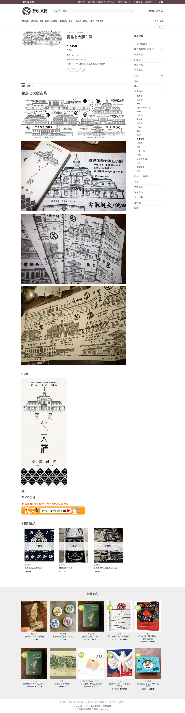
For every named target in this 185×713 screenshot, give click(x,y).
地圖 (47, 21)
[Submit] (131, 11)
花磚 (139, 162)
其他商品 (138, 197)
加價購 (137, 202)
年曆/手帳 (141, 151)
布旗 (139, 135)
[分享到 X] (74, 70)
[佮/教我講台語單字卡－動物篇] (148, 663)
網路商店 (101, 2)
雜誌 (136, 85)
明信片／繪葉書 (141, 176)
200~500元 (75, 63)
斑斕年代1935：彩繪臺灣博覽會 (119, 685)
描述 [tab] (23, 86)
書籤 (139, 147)
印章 (139, 103)
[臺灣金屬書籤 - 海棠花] (34, 616)
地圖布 (139, 143)
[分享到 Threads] (79, 70)
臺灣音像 (138, 54)
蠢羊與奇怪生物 (143, 107)
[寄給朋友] (84, 70)
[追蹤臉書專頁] (157, 2)
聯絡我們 (148, 2)
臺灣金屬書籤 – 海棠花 (34, 636)
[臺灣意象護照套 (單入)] (91, 616)
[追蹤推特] (159, 2)
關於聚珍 (81, 2)
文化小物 (77, 21)
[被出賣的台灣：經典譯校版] (119, 616)
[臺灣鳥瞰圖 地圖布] (63, 663)
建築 (139, 170)
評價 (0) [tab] (30, 86)
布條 (97, 63)
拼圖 (139, 155)
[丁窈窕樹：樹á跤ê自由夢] (91, 663)
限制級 (137, 59)
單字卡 (139, 95)
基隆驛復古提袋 (65, 568)
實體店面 (91, 2)
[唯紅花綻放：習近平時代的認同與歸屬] (148, 616)
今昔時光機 (138, 2)
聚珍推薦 (25, 21)
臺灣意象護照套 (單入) (91, 636)
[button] (156, 11)
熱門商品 (34, 21)
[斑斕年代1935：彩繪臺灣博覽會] (119, 663)
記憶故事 (111, 2)
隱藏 (136, 207)
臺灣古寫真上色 (124, 2)
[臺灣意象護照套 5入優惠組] (34, 663)
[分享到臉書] (69, 70)
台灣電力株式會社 (87, 63)
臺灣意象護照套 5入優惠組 (34, 684)
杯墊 (139, 111)
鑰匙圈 (139, 115)
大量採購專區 (140, 44)
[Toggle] (162, 49)
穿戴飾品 (63, 21)
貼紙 (139, 131)
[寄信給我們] (162, 2)
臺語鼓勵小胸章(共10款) (63, 636)
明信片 (86, 21)
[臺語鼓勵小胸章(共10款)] (63, 616)
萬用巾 (139, 99)
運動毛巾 (140, 166)
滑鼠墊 (139, 123)
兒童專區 (99, 21)
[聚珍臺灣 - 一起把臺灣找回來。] (34, 11)
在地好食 (54, 21)
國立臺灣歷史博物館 (144, 49)
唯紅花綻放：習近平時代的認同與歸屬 (148, 637)
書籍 (41, 21)
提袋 (139, 127)
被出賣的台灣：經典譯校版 (119, 636)
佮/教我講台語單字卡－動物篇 (148, 685)
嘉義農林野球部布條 (33, 568)
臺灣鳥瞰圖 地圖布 (63, 684)
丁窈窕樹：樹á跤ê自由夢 (91, 684)
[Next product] (156, 27)
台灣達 (139, 119)
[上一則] (161, 27)
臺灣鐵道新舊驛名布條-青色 (105, 568)
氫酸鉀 (102, 63)
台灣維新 (140, 139)
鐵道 (70, 21)
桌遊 (92, 21)
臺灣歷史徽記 (142, 159)
